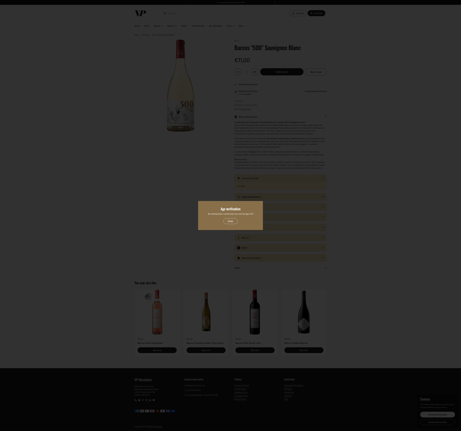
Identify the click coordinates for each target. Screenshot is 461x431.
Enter (230, 221)
